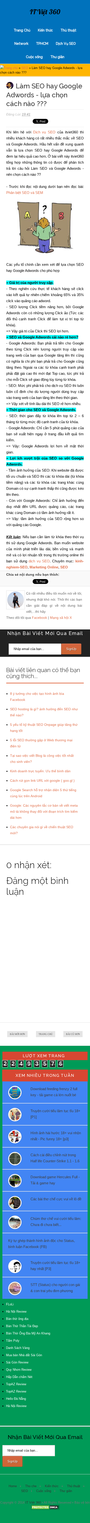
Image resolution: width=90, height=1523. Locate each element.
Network (21, 44)
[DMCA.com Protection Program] (45, 1509)
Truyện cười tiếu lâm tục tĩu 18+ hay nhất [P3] (55, 1266)
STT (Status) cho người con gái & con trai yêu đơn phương (55, 1288)
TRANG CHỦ (46, 1034)
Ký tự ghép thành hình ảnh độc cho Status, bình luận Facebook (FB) (41, 1244)
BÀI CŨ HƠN (73, 1034)
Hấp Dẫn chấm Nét (19, 1377)
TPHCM (42, 44)
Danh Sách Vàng (18, 1348)
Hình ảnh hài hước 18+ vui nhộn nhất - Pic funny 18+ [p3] (55, 1136)
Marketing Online (44, 567)
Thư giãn (57, 57)
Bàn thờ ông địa (17, 1319)
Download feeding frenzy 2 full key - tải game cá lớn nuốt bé (53, 1092)
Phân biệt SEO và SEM (24, 193)
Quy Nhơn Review (18, 1369)
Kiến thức (45, 30)
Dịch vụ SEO (44, 132)
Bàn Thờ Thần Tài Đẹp (22, 1326)
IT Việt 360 (45, 12)
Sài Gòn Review (17, 1362)
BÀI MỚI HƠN (17, 1034)
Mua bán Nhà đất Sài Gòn (24, 1355)
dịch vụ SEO (39, 561)
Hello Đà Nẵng (16, 1399)
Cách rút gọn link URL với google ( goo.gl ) (42, 780)
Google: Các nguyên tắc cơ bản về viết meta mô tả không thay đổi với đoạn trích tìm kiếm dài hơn (44, 811)
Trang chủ (11, 68)
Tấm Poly (12, 1340)
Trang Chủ (22, 30)
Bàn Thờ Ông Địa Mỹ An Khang (28, 1333)
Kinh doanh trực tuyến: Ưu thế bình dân (40, 771)
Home (13, 1486)
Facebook (39, 618)
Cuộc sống (34, 57)
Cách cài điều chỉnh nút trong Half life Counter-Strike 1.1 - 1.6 (54, 1158)
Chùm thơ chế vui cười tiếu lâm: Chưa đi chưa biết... (55, 1222)
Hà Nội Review (16, 1311)
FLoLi (10, 1304)
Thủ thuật (68, 30)
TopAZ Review (16, 1384)
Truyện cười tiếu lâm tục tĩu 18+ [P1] (55, 1114)
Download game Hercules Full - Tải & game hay (55, 1180)
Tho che (30, 1486)
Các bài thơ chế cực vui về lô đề (55, 1199)
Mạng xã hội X (61, 618)
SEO (24, 68)
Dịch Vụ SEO (66, 44)
